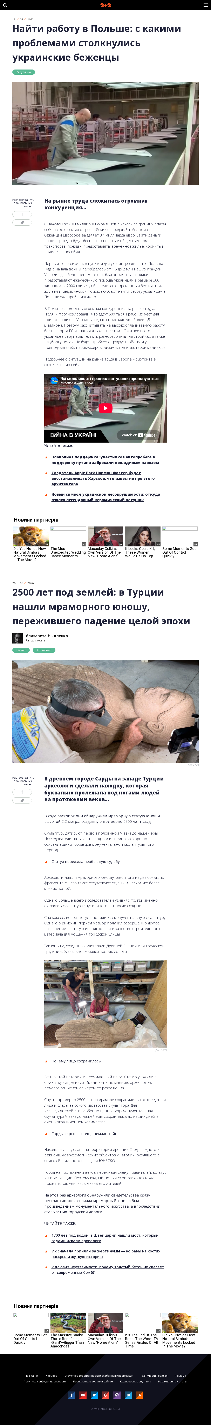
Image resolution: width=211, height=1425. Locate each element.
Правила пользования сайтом (93, 1381)
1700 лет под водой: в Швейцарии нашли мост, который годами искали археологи (105, 1238)
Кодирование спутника (135, 1381)
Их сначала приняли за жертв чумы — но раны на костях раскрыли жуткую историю (106, 1254)
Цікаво (21, 650)
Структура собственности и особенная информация (98, 1375)
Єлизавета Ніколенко (47, 635)
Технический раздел (154, 1375)
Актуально (23, 72)
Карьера (51, 1375)
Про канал (32, 1375)
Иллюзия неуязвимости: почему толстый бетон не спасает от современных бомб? (108, 1269)
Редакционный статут (173, 1381)
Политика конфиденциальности (45, 1381)
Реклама (180, 1375)
